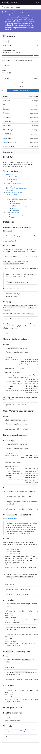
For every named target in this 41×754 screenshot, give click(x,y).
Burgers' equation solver (14, 192)
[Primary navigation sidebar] (2, 7)
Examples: (15, 197)
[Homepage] (5, 2)
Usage (11, 186)
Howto (14, 201)
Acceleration (16, 203)
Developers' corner (12, 212)
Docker (35, 249)
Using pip (12, 181)
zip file (14, 241)
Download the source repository (19, 177)
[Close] (38, 12)
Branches (20, 60)
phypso (36, 78)
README (7, 65)
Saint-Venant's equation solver (16, 188)
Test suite (12, 217)
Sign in (36, 2)
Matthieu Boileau (9, 7)
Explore (14, 2)
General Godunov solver (14, 183)
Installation (9, 175)
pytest (22, 730)
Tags (30, 60)
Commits (8, 60)
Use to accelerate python (19, 206)
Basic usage (13, 194)
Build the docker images (17, 215)
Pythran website (12, 518)
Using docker (13, 179)
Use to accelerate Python (20, 199)
